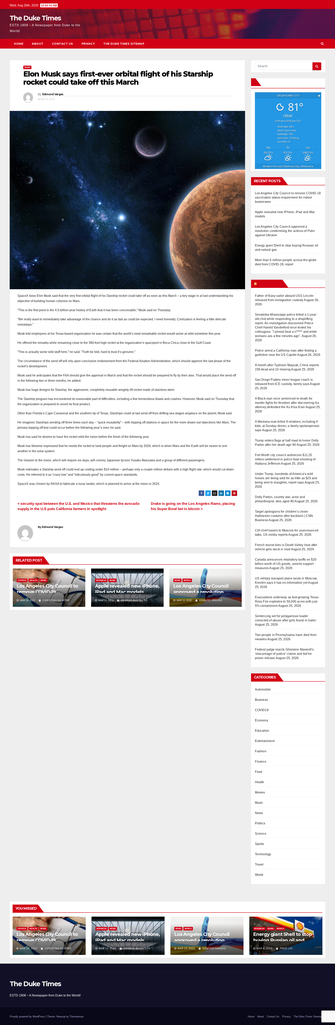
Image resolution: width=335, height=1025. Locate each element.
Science (260, 833)
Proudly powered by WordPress (28, 1016)
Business (101, 580)
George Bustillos (134, 600)
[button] (322, 43)
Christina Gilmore (56, 600)
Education (262, 730)
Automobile (263, 689)
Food (258, 771)
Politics (260, 823)
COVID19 (22, 580)
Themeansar (76, 1016)
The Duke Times (35, 18)
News (27, 67)
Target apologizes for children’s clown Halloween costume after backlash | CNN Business (284, 516)
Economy (261, 720)
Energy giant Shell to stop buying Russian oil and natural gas (282, 940)
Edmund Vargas (52, 94)
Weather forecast (288, 166)
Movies (260, 792)
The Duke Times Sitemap (123, 43)
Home (18, 43)
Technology (263, 854)
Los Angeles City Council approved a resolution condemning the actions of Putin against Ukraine (285, 231)
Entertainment (265, 741)
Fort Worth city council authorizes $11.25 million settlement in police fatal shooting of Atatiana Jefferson (285, 459)
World (187, 580)
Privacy (88, 43)
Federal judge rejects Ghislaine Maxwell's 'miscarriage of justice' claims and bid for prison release (284, 654)
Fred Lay (286, 948)
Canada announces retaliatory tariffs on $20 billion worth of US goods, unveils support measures (286, 564)
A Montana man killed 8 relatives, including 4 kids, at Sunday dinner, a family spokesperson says (287, 426)
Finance (260, 761)
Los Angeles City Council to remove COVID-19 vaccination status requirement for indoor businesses (288, 197)
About (37, 43)
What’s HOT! (269, 283)
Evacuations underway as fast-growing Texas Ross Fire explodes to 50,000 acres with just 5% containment (287, 601)
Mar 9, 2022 (264, 948)
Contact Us (62, 43)
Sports (259, 844)
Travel (259, 864)
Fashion (260, 751)
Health (33, 580)
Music (259, 802)
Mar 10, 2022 (28, 948)
